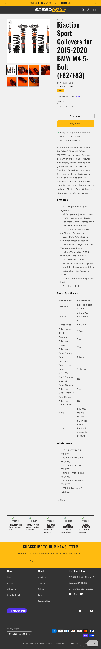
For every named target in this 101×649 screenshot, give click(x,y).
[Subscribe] (71, 561)
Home (9, 577)
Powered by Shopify (46, 643)
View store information (70, 140)
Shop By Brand (13, 595)
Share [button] (62, 500)
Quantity (60, 101)
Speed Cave (33, 643)
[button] (5, 10)
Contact (41, 583)
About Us (42, 577)
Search (10, 583)
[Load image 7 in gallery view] (34, 82)
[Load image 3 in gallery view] (34, 70)
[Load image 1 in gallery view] (12, 70)
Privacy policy (74, 643)
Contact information (87, 646)
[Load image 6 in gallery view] (23, 82)
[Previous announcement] (5, 3)
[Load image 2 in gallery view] (23, 70)
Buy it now (75, 124)
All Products (12, 589)
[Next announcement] (96, 3)
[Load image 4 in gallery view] (45, 70)
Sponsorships (44, 601)
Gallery (41, 589)
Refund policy (61, 643)
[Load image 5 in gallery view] (12, 82)
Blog (40, 595)
